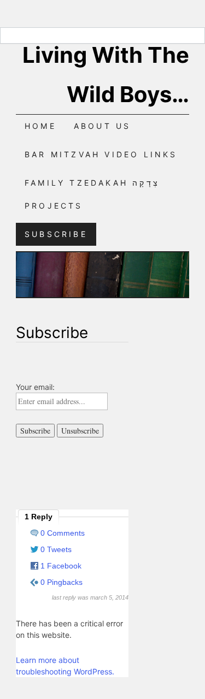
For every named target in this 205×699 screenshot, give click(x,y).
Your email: (35, 387)
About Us (102, 126)
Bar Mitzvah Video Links (101, 154)
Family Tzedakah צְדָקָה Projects (92, 194)
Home (40, 126)
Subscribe (56, 234)
